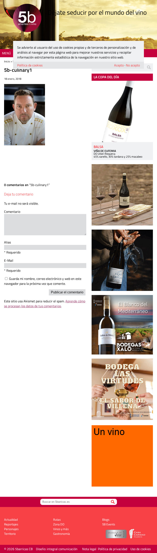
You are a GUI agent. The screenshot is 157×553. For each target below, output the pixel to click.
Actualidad (11, 519)
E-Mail (8, 260)
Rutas (57, 519)
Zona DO (58, 524)
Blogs (105, 519)
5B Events (108, 524)
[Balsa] (122, 111)
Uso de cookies (140, 548)
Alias (7, 242)
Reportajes (11, 524)
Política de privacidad (112, 548)
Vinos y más (61, 529)
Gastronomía (61, 533)
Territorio (10, 533)
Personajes (11, 529)
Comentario (12, 211)
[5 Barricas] (27, 18)
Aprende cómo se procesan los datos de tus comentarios (44, 303)
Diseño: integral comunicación (56, 548)
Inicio (7, 61)
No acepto (133, 65)
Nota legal (89, 548)
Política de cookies (30, 65)
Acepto (119, 65)
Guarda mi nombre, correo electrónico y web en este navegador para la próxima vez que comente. (42, 281)
